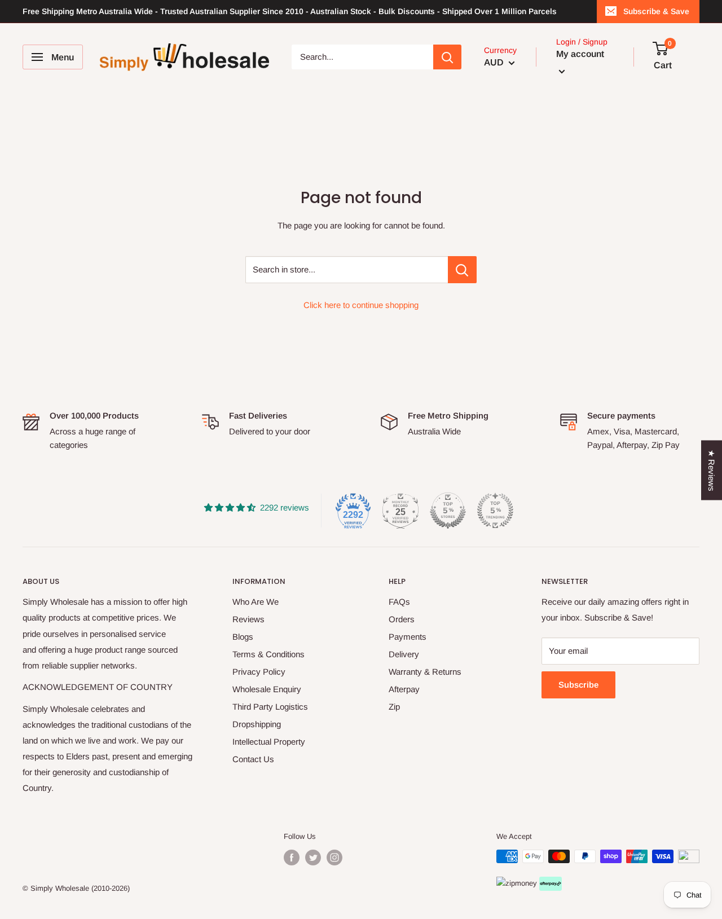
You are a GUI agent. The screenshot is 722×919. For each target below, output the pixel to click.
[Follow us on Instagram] (334, 857)
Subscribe (578, 684)
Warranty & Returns (425, 671)
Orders (402, 619)
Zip (394, 706)
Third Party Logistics (270, 706)
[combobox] (362, 57)
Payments (407, 636)
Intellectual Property (268, 741)
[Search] (447, 57)
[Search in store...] (462, 269)
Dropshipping (256, 724)
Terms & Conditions (268, 654)
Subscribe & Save (656, 11)
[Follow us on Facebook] (292, 857)
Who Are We (255, 601)
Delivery (404, 654)
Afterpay (404, 689)
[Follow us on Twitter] (313, 857)
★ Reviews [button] (711, 470)
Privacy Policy (258, 671)
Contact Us (253, 759)
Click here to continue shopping (361, 305)
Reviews (248, 619)
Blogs (242, 636)
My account (580, 54)
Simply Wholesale (59, 888)
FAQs (399, 601)
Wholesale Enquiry (266, 689)
